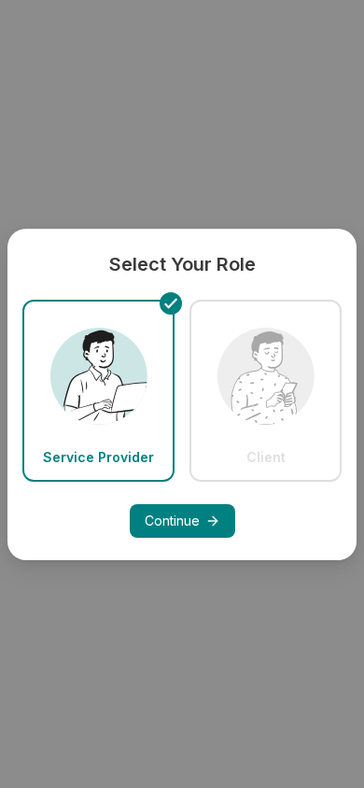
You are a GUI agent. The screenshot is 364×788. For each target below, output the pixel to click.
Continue (172, 520)
